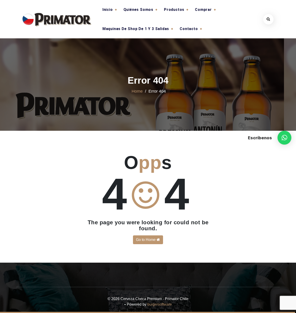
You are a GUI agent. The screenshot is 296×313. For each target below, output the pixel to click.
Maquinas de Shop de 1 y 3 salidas (135, 29)
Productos (174, 9)
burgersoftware (159, 304)
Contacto (189, 29)
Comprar (203, 9)
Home (137, 91)
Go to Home (146, 240)
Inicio (107, 9)
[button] (284, 138)
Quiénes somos (138, 9)
